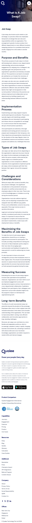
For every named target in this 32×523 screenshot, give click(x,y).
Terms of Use (5, 489)
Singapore (5, 513)
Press (3, 465)
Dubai (3, 518)
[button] (29, 3)
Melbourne (5, 515)
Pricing (4, 427)
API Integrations (6, 470)
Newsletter (5, 462)
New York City (6, 510)
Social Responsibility (8, 491)
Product (4, 429)
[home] (7, 3)
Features (4, 424)
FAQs (3, 441)
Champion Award (7, 467)
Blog (3, 443)
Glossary (4, 448)
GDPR (3, 494)
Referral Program (7, 472)
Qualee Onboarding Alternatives (11, 403)
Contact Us (5, 496)
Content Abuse (6, 475)
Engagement (5, 422)
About (3, 484)
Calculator (5, 451)
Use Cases (5, 432)
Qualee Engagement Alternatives (11, 401)
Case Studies (6, 453)
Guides (4, 446)
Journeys (4, 419)
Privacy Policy (6, 486)
